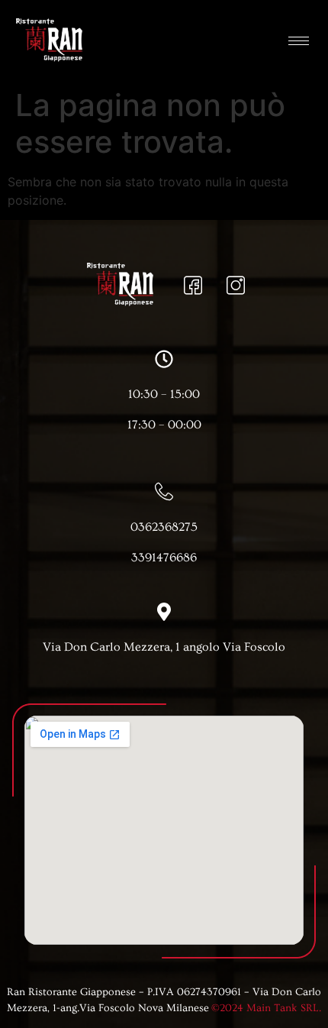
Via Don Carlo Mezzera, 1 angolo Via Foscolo (164, 647)
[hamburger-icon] (298, 41)
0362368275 (164, 527)
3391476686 (164, 557)
